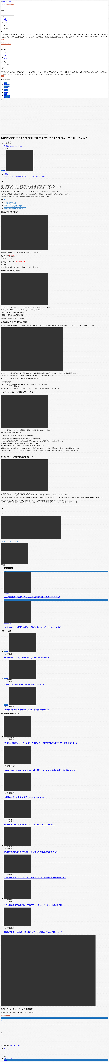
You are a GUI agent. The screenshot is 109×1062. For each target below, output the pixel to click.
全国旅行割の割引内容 (10, 202)
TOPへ (5, 1060)
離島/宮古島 (7, 95)
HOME (5, 173)
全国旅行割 (6, 146)
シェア (7, 1050)
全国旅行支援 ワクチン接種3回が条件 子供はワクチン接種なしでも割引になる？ (25, 176)
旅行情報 (6, 87)
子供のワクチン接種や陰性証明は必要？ (15, 208)
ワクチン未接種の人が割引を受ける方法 (15, 207)
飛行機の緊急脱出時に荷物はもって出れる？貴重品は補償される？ (31, 852)
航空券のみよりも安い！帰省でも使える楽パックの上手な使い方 (24, 684)
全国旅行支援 (13, 146)
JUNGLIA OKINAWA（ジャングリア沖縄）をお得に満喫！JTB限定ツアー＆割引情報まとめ (41, 743)
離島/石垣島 (7, 97)
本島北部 (6, 90)
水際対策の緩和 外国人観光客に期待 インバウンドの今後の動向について (26, 710)
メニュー (6, 1056)
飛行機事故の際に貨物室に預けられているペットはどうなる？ (29, 824)
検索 (2, 39)
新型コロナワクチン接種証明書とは (13, 205)
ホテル (5, 22)
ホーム (5, 1048)
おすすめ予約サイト (9, 4)
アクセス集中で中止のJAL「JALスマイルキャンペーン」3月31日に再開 (33, 905)
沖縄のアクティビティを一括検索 (9, 541)
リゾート (6, 20)
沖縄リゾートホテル (14, 1045)
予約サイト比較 (8, 1058)
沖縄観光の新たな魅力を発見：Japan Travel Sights (24, 797)
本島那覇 (6, 92)
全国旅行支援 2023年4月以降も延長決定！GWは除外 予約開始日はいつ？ (33, 932)
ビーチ (5, 83)
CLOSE (2, 10)
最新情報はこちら (5, 1015)
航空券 (5, 94)
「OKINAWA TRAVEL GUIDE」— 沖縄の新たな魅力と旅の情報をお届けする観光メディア (40, 770)
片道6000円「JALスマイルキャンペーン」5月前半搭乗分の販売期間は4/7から (35, 878)
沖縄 (5, 19)
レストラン (6, 86)
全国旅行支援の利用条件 (10, 204)
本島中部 (6, 89)
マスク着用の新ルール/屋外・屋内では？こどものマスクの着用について (26, 658)
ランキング (6, 84)
